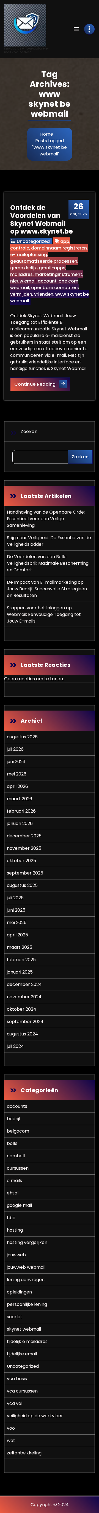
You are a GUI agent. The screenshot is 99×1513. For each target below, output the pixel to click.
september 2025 (25, 873)
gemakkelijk (23, 268)
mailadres (21, 274)
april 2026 (17, 786)
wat (11, 1440)
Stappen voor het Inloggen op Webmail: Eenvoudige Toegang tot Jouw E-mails (44, 614)
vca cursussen (22, 1391)
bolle (12, 1143)
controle (19, 248)
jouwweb (16, 1255)
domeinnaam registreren (59, 248)
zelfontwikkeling (24, 1453)
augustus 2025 (22, 885)
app (64, 241)
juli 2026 (15, 749)
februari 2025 (21, 959)
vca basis (17, 1378)
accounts (17, 1106)
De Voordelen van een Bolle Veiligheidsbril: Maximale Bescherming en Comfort (48, 563)
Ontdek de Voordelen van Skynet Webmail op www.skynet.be (41, 219)
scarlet (14, 1317)
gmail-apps (52, 268)
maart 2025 (19, 947)
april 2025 (17, 935)
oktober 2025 (21, 860)
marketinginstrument (58, 274)
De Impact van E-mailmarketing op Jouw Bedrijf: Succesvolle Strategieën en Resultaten (47, 589)
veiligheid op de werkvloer (35, 1416)
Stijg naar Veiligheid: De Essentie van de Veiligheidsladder (49, 541)
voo (11, 1428)
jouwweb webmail (26, 1267)
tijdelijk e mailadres (27, 1341)
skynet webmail (24, 1329)
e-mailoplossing (28, 254)
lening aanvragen (26, 1279)
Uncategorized (33, 241)
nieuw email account (33, 281)
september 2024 (25, 1021)
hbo (11, 1218)
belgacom (18, 1131)
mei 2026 (16, 774)
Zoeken (29, 431)
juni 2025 (16, 910)
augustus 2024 (22, 1034)
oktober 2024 (21, 1009)
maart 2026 (19, 799)
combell (16, 1156)
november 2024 (24, 997)
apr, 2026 (78, 209)
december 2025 (24, 836)
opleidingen (19, 1292)
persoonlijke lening (27, 1304)
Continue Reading (42, 384)
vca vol (14, 1403)
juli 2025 (15, 898)
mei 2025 (16, 922)
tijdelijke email (22, 1354)
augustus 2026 (22, 737)
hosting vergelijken (27, 1242)
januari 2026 (20, 823)
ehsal (12, 1193)
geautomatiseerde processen (43, 261)
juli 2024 (15, 1046)
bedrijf (14, 1118)
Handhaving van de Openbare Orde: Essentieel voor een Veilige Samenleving (46, 518)
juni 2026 (16, 761)
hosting (15, 1230)
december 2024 (24, 984)
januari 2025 (20, 972)
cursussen (18, 1168)
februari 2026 (21, 811)
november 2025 (24, 848)
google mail (19, 1205)
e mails (14, 1180)
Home (46, 134)
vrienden (43, 294)
